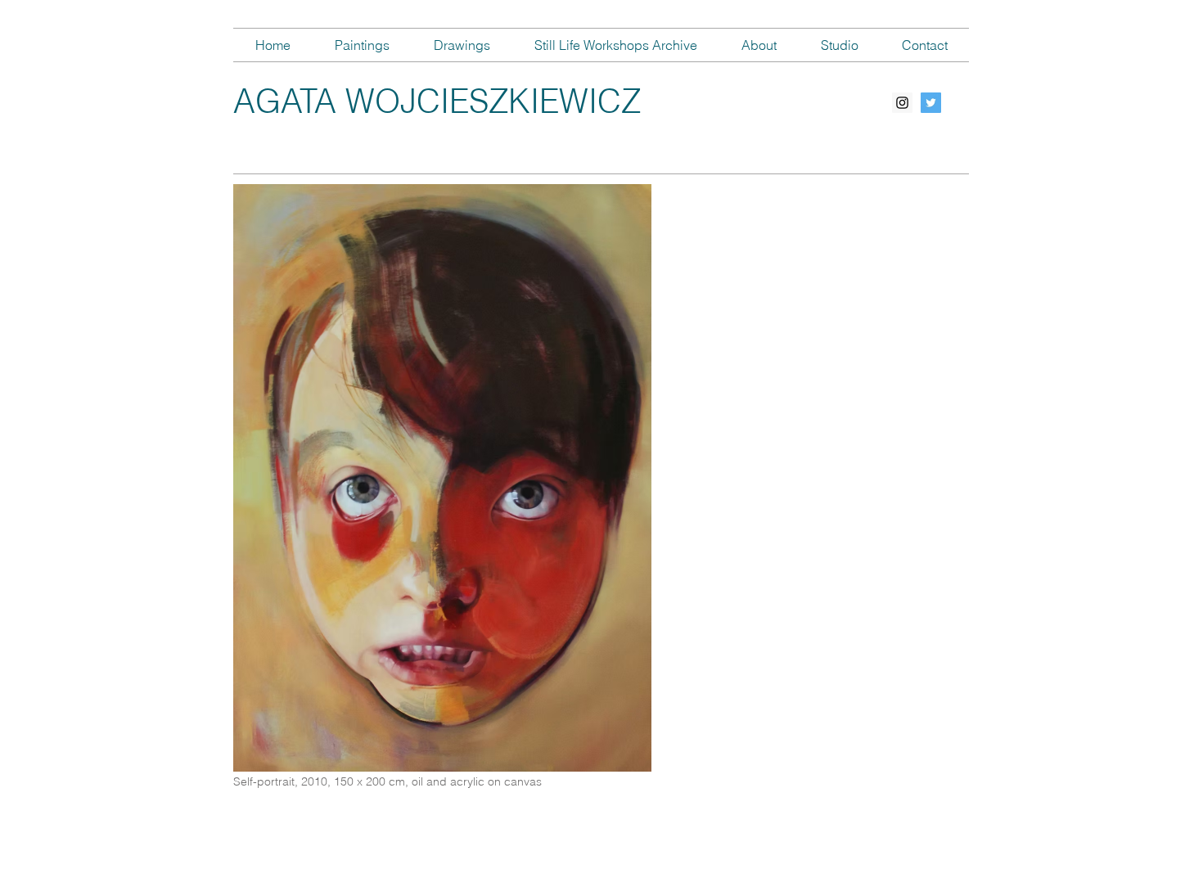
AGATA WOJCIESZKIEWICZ (437, 101)
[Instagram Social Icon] (902, 102)
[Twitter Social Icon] (931, 102)
